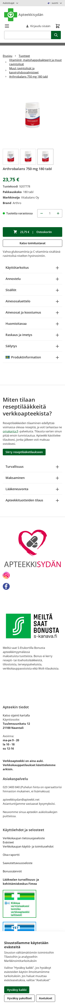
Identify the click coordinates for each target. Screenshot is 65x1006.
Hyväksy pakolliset (19, 998)
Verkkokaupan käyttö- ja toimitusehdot (28, 846)
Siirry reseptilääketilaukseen (24, 452)
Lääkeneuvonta (17, 489)
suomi (55, 2)
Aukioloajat (8, 2)
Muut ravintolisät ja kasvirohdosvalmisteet (24, 70)
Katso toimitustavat (32, 243)
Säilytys (11, 346)
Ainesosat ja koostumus (23, 312)
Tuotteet (24, 56)
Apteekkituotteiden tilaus (24, 500)
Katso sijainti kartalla (16, 715)
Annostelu (13, 279)
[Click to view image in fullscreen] (32, 115)
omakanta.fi (10, 431)
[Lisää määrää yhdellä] (58, 213)
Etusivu (7, 56)
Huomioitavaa (16, 323)
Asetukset (45, 998)
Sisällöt (11, 290)
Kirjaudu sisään (40, 26)
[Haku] (56, 35)
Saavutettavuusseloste (17, 863)
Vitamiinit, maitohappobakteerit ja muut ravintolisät (35, 62)
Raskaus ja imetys (19, 335)
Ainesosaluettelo (18, 301)
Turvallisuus (15, 466)
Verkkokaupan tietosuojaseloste (24, 838)
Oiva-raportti (11, 855)
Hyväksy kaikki (17, 990)
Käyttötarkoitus (17, 267)
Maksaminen (15, 478)
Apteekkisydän (31, 14)
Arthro (17, 203)
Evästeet (8, 842)
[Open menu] (7, 26)
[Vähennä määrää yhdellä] (41, 213)
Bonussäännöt (12, 871)
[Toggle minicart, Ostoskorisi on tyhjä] (58, 26)
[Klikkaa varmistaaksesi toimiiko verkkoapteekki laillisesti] (32, 904)
